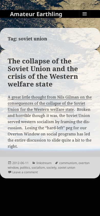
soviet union (66, 167)
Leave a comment (25, 172)
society (51, 167)
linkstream (44, 163)
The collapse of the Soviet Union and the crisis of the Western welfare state (43, 72)
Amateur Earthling (36, 14)
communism (68, 163)
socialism (38, 167)
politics (25, 167)
